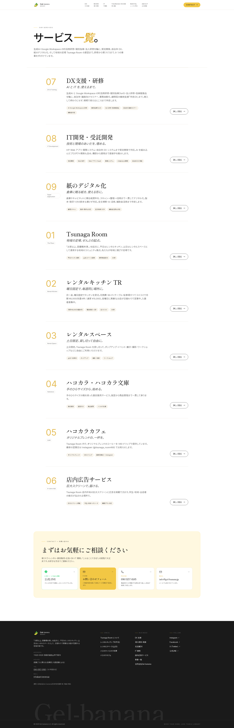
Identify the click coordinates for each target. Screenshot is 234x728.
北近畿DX (139, 646)
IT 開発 (138, 651)
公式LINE (174, 651)
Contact (192, 5)
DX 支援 (138, 638)
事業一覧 (138, 660)
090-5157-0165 (40, 669)
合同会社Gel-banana (143, 664)
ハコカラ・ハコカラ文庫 (108, 651)
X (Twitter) (175, 646)
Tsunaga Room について (109, 638)
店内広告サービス (141, 655)
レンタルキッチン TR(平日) (110, 642)
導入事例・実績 (140, 642)
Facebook (175, 642)
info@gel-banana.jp (41, 677)
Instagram (174, 638)
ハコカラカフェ (105, 655)
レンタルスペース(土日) (108, 646)
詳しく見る (179, 111)
